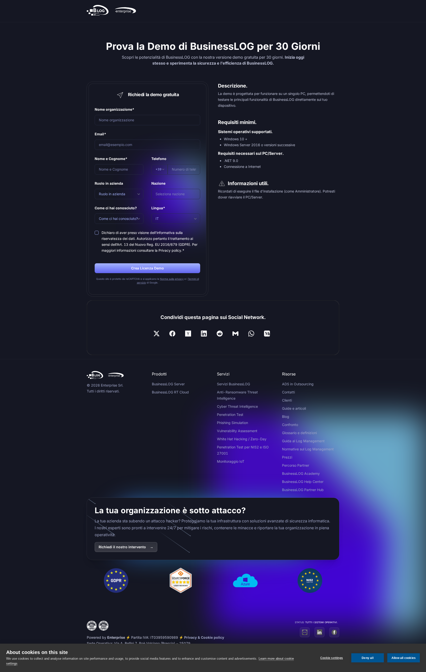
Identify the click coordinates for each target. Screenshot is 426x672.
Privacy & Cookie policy (204, 637)
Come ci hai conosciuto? (116, 208)
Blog (285, 416)
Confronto (290, 425)
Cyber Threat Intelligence (237, 406)
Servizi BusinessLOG (233, 384)
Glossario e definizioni (299, 433)
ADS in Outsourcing (298, 384)
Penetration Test (230, 414)
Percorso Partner (295, 465)
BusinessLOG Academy (301, 473)
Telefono (158, 159)
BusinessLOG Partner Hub (303, 490)
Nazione (158, 183)
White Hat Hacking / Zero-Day (241, 439)
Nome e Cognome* (111, 159)
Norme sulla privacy (172, 278)
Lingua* (158, 208)
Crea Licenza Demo (147, 268)
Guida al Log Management (303, 441)
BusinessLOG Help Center (302, 481)
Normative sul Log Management (308, 449)
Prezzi (287, 457)
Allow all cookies (403, 658)
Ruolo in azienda (109, 183)
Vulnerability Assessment (237, 431)
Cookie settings (331, 658)
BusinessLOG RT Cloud (170, 392)
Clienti (287, 400)
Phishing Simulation (232, 423)
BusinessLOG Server (168, 384)
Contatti (288, 392)
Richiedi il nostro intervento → (126, 547)
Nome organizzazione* (114, 109)
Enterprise (116, 637)
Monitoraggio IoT (230, 461)
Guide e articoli (294, 408)
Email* (100, 134)
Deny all (367, 658)
